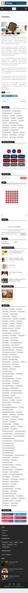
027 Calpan (17, 328)
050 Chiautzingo (13, 354)
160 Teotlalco (14, 460)
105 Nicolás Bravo (6, 416)
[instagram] (8, 521)
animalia (6, 13)
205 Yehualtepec (19, 496)
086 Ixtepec (13, 395)
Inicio (3, 13)
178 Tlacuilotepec (6, 476)
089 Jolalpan (5, 400)
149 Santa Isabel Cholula (7, 452)
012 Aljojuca (15, 318)
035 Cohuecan (5, 337)
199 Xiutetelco (5, 491)
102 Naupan (5, 414)
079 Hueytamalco (14, 388)
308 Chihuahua (5, 118)
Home (9, 584)
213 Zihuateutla (5, 503)
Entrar (23, 234)
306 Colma (12, 115)
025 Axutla (18, 325)
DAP (3, 554)
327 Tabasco (5, 134)
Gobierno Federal (6, 156)
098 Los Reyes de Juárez (7, 409)
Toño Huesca (12, 265)
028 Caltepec (5, 330)
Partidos (14, 160)
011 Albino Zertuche (6, 318)
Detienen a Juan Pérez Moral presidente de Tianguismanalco (16, 258)
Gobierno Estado (14, 156)
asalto (11, 542)
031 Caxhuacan (16, 333)
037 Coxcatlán (5, 340)
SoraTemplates (12, 586)
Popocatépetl (5, 542)
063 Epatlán (4, 369)
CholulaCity (8, 151)
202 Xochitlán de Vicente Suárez (9, 493)
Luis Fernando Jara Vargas (15, 272)
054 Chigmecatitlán (13, 359)
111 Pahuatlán (12, 421)
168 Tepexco (13, 467)
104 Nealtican (21, 414)
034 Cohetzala (21, 335)
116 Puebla (19, 426)
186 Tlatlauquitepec (14, 481)
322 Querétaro (5, 130)
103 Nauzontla (13, 414)
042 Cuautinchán (15, 345)
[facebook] (8, 514)
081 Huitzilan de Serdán (16, 390)
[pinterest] (20, 517)
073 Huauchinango (6, 383)
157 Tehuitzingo (5, 460)
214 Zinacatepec (14, 503)
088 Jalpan (17, 397)
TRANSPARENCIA (6, 243)
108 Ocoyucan (13, 419)
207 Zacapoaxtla (5, 498)
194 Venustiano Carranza (7, 488)
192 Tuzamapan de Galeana (8, 486)
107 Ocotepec (5, 419)
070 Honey (18, 378)
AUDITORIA (4, 242)
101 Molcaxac (19, 412)
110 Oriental (4, 421)
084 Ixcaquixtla (5, 395)
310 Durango (20, 118)
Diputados (6, 160)
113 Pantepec (16, 424)
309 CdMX (13, 118)
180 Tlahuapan (5, 479)
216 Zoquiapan (5, 505)
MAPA (14, 151)
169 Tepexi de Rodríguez (7, 469)
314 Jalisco (4, 122)
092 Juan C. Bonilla (6, 402)
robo (15, 544)
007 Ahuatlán (5, 314)
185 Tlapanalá (5, 481)
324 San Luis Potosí (6, 132)
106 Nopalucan (15, 416)
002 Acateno (12, 309)
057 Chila (23, 361)
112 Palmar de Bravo (6, 424)
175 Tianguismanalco (14, 472)
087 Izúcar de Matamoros (7, 397)
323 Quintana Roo (14, 130)
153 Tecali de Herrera (19, 455)
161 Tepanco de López (7, 462)
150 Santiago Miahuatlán (7, 455)
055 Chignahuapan (6, 361)
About (14, 584)
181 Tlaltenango (14, 479)
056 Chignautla (16, 361)
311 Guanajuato (5, 120)
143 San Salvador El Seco (7, 443)
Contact (18, 584)
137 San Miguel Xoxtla (7, 440)
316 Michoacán (5, 125)
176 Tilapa (4, 474)
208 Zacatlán (14, 498)
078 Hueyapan (5, 388)
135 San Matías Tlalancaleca (8, 438)
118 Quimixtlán (14, 428)
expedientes (5, 535)
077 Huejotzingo (19, 385)
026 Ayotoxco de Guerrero (7, 328)
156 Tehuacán (15, 457)
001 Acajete (4, 309)
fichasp (21, 542)
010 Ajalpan (13, 316)
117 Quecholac (5, 428)
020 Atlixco (19, 323)
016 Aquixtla (19, 321)
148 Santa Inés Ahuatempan (8, 450)
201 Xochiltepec (13, 491)
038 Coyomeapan (14, 340)
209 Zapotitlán (22, 498)
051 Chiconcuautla (6, 357)
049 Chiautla (5, 354)
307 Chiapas (19, 115)
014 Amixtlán (5, 321)
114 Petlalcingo (5, 426)
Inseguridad (21, 160)
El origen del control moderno (16, 569)
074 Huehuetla (15, 383)
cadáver (16, 542)
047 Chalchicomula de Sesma (8, 352)
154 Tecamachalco (6, 457)
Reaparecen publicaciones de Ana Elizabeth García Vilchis (17, 280)
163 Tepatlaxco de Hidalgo (8, 464)
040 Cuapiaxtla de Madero (16, 342)
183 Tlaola (22, 479)
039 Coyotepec (5, 342)
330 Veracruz (5, 137)
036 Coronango (14, 337)
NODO (15, 242)
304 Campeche (17, 113)
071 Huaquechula (6, 381)
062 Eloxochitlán (16, 366)
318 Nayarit (20, 125)
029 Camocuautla (14, 330)
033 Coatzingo (13, 335)
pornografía (9, 544)
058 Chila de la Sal (6, 364)
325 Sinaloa (15, 132)
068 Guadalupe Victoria (7, 376)
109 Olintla (20, 419)
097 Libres (21, 407)
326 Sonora (22, 132)
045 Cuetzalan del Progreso (8, 349)
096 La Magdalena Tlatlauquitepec (9, 407)
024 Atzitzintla (12, 325)
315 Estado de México (14, 122)
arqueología (5, 530)
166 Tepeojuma (5, 467)
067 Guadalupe (19, 373)
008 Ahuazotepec (13, 314)
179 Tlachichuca (15, 476)
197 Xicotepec (18, 488)
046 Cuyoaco (19, 349)
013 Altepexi (22, 318)
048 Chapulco (20, 352)
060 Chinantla (15, 364)
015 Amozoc (12, 321)
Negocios (6, 164)
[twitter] (20, 514)
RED (19, 151)
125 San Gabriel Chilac (19, 433)
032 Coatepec (5, 335)
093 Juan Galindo (16, 402)
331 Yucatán (12, 137)
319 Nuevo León (5, 127)
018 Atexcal (12, 323)
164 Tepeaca (18, 464)
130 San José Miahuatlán (18, 436)
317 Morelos (13, 125)
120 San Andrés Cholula (20, 431)
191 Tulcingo (13, 484)
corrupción (8, 554)
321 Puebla (20, 127)
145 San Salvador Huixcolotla (8, 448)
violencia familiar (5, 547)
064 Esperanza (12, 369)
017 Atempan (5, 323)
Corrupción (14, 164)
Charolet (22, 586)
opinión (4, 544)
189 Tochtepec (5, 484)
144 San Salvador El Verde (8, 445)
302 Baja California (17, 110)
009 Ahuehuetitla (5, 316)
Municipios (21, 156)
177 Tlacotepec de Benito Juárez (16, 474)
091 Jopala (19, 400)
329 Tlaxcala (21, 134)
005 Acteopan (13, 311)
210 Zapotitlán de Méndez (7, 500)
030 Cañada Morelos (6, 333)
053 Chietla (4, 359)
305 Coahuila (5, 115)
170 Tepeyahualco (19, 469)
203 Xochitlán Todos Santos (8, 496)
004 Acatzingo (5, 311)
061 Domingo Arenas (6, 366)
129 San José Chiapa (7, 436)
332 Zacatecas (20, 137)
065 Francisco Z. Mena (7, 371)
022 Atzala (4, 325)
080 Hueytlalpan (5, 390)
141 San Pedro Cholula (19, 440)
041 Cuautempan (6, 345)
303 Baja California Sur (7, 113)
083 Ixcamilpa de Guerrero (16, 393)
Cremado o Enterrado (14, 576)
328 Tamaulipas (13, 134)
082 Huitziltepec (5, 393)
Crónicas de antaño (13, 562)
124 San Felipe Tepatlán (7, 433)
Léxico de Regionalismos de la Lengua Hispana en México (16, 251)
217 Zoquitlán (14, 505)
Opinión (21, 164)
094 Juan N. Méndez (6, 405)
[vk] (20, 521)
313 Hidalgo (21, 120)
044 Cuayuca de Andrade (17, 347)
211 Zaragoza (18, 500)
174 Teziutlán (5, 472)
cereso (3, 533)
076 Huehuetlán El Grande (8, 385)
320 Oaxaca (13, 127)
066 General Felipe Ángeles (8, 373)
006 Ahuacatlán (21, 311)
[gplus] (8, 517)
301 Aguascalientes (6, 110)
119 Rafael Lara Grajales (7, 431)
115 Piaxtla (13, 426)
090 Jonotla (12, 400)
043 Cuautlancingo (6, 347)
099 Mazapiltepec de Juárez (8, 412)
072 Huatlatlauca (15, 381)
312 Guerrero (14, 120)
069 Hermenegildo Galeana (8, 378)
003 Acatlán (18, 309)
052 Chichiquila (15, 357)
